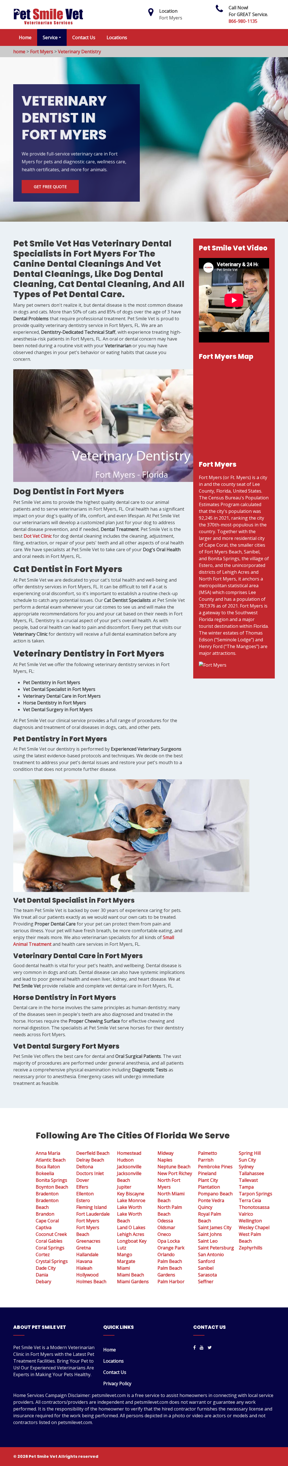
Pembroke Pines (215, 1167)
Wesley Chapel (254, 1227)
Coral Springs (50, 1248)
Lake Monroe (131, 1200)
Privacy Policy (117, 1383)
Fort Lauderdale (93, 1214)
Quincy (205, 1207)
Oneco (164, 1234)
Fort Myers (41, 51)
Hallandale (87, 1254)
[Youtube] (202, 1347)
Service (50, 37)
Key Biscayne (130, 1194)
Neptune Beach (174, 1167)
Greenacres (88, 1241)
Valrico (246, 1214)
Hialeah (84, 1268)
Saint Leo (208, 1241)
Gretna (83, 1248)
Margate (126, 1261)
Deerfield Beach (92, 1153)
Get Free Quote (50, 186)
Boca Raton (48, 1167)
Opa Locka (169, 1241)
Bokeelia (45, 1173)
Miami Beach (130, 1275)
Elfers (82, 1187)
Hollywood (87, 1275)
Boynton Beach (52, 1187)
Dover (82, 1180)
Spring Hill (250, 1153)
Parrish (205, 1160)
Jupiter (124, 1187)
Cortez (43, 1254)
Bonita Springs (51, 1180)
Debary (43, 1281)
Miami (123, 1268)
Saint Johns (210, 1234)
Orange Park (171, 1248)
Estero (83, 1200)
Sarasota (207, 1275)
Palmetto (207, 1153)
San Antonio (211, 1254)
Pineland (207, 1173)
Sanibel (205, 1268)
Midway (166, 1153)
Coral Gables (49, 1241)
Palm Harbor (171, 1281)
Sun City (247, 1160)
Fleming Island (91, 1207)
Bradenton (47, 1194)
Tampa (246, 1187)
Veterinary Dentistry (79, 51)
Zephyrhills (250, 1248)
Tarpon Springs (255, 1194)
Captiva (43, 1227)
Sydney (246, 1167)
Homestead (129, 1153)
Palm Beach (170, 1261)
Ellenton (85, 1194)
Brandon (45, 1214)
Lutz (121, 1248)
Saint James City (214, 1227)
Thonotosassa (254, 1207)
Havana (84, 1261)
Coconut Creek (51, 1234)
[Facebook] (194, 1347)
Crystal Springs (52, 1261)
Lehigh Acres (130, 1234)
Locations (117, 37)
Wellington (250, 1221)
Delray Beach (90, 1160)
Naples (165, 1160)
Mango (124, 1254)
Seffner (205, 1281)
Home (25, 37)
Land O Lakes (131, 1227)
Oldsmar (166, 1227)
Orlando (166, 1254)
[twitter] (210, 1347)
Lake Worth (129, 1207)
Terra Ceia (250, 1200)
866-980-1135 (243, 21)
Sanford (206, 1261)
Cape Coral (47, 1221)
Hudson (125, 1160)
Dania (42, 1275)
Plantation (209, 1187)
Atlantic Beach (51, 1160)
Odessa (165, 1221)
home (19, 51)
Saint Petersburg (216, 1248)
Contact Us (83, 37)
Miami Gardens (133, 1281)
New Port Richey (175, 1173)
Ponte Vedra (211, 1200)
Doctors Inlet (90, 1173)
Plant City (208, 1180)
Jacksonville (129, 1167)
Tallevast (248, 1180)
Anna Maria (48, 1153)
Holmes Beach (91, 1281)
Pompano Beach (215, 1194)
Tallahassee (251, 1173)
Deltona (84, 1167)
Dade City (46, 1268)
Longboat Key (132, 1241)
